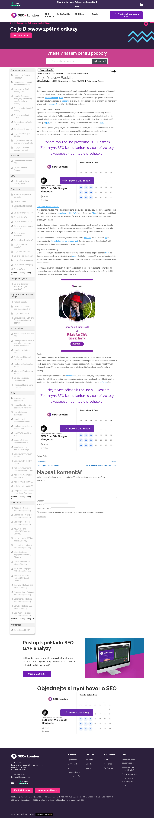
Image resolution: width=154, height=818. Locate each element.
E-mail (40, 505)
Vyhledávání (100, 61)
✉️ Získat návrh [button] (20, 35)
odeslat (87, 238)
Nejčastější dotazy (75, 772)
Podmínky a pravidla (129, 774)
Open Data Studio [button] (37, 674)
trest (107, 253)
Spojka (88, 768)
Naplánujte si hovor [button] (47, 790)
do (106, 238)
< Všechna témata (46, 70)
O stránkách (72, 764)
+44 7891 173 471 (20, 775)
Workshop (108, 764)
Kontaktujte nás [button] (22, 790)
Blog (69, 768)
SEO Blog (79, 14)
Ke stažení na (63, 14)
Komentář (41, 480)
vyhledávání (52, 104)
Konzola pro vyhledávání (67, 213)
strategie (70, 376)
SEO (47, 14)
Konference (108, 768)
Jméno (40, 501)
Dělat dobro (72, 760)
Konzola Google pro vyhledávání (64, 241)
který (61, 98)
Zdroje (95, 14)
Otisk (124, 786)
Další (45, 456)
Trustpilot (89, 760)
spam (47, 122)
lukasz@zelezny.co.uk (22, 777)
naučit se (103, 382)
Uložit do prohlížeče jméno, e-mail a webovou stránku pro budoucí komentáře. (71, 512)
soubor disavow (51, 98)
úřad (102, 122)
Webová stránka (44, 508)
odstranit (65, 101)
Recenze (49, 16)
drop (74, 256)
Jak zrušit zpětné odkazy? (48, 206)
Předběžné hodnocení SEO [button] (128, 15)
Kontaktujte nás (74, 776)
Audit (106, 760)
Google (89, 764)
